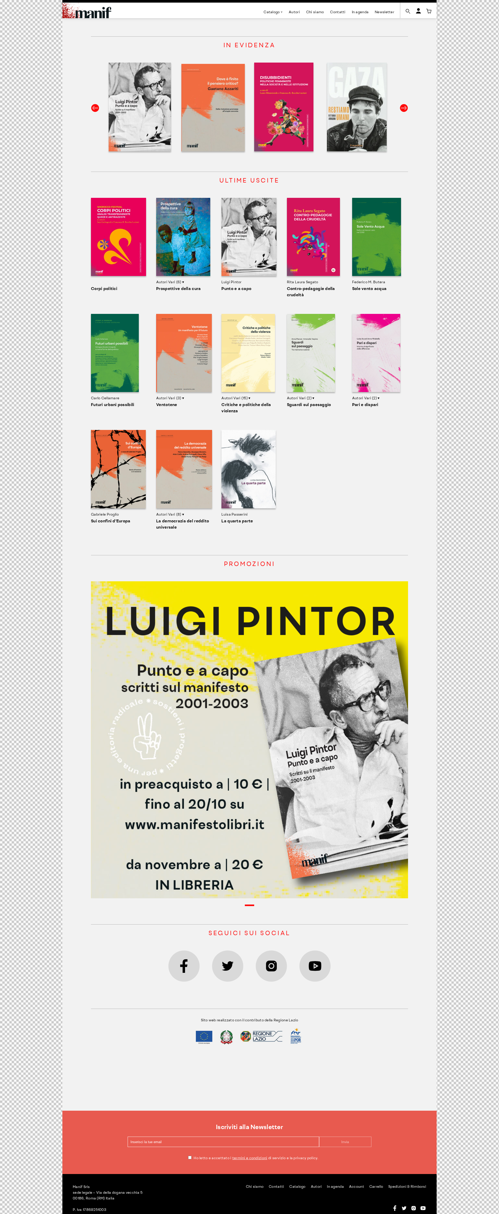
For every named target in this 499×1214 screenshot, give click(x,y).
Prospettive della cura (178, 289)
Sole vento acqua (369, 289)
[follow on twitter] (227, 966)
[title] (429, 11)
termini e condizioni (249, 1158)
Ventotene (166, 405)
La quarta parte (237, 521)
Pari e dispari (365, 405)
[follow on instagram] (271, 966)
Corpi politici (104, 289)
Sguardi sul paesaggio (309, 405)
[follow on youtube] (315, 966)
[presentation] (95, 108)
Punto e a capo (236, 289)
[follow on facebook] (184, 966)
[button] (249, 905)
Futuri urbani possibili (112, 405)
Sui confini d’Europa (110, 521)
